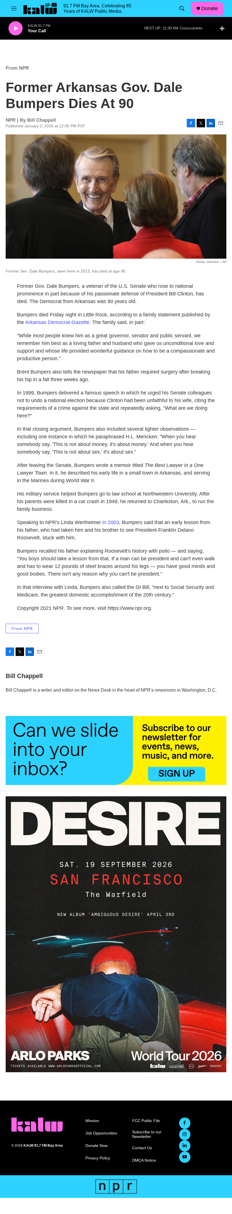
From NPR (17, 68)
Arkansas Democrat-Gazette (57, 322)
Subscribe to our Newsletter (147, 1134)
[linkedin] (184, 1145)
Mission (92, 1121)
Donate (209, 8)
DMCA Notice (144, 1160)
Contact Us (142, 1148)
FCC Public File (146, 1121)
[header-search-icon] (182, 8)
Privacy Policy (97, 1158)
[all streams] (223, 28)
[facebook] (184, 1123)
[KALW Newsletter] (116, 750)
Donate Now (96, 1146)
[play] (15, 28)
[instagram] (184, 1134)
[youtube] (184, 1157)
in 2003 (110, 522)
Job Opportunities (101, 1133)
